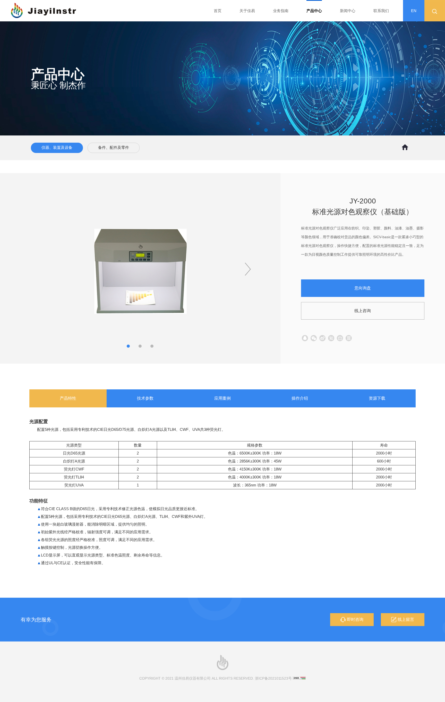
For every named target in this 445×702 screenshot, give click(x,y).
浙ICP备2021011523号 (273, 678)
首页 (217, 10)
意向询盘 (362, 288)
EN (413, 10)
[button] (248, 269)
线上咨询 (362, 311)
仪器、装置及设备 (56, 147)
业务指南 (280, 10)
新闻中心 (347, 10)
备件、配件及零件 (113, 147)
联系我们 (381, 10)
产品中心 (314, 10)
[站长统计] (299, 678)
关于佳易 (247, 10)
